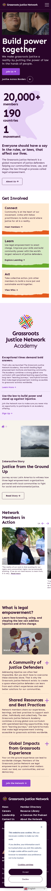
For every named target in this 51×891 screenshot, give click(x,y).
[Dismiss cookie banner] (41, 827)
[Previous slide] (42, 523)
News (5, 807)
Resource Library (30, 811)
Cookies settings (25, 864)
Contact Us (8, 819)
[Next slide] (47, 523)
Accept (25, 872)
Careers (6, 811)
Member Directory (30, 807)
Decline (25, 879)
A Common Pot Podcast (33, 815)
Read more (16, 573)
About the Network (31, 819)
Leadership (8, 815)
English (31, 888)
